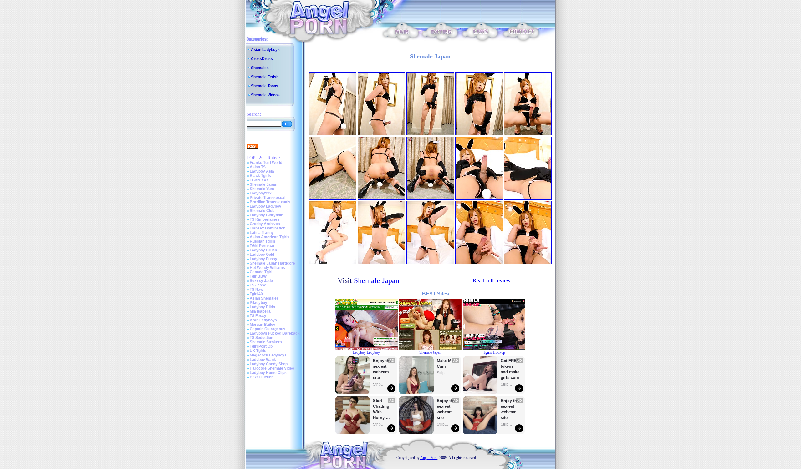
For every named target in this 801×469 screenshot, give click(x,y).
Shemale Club (262, 211)
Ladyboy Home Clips (268, 373)
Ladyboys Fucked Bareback (275, 333)
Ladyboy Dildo (262, 307)
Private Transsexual (267, 197)
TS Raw (256, 289)
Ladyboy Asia (262, 171)
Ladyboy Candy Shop (269, 364)
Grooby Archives (265, 224)
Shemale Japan (263, 184)
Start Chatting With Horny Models (381, 409)
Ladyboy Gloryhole (266, 215)
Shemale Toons (264, 86)
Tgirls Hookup (494, 352)
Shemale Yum (262, 189)
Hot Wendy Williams (267, 267)
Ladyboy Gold (262, 254)
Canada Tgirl (261, 272)
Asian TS (258, 167)
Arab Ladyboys (263, 320)
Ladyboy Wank (263, 359)
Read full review (492, 280)
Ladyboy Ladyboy (265, 206)
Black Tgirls (260, 176)
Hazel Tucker (261, 377)
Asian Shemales (264, 298)
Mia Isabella (260, 311)
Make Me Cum (446, 363)
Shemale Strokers (266, 342)
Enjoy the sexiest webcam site (382, 369)
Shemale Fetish (264, 77)
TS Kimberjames (264, 219)
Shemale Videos (265, 95)
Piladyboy (258, 302)
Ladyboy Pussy (263, 259)
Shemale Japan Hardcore (272, 263)
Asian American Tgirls (269, 237)
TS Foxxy (258, 316)
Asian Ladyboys (265, 50)
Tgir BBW (258, 276)
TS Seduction (261, 337)
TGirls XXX (259, 180)
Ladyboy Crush (263, 250)
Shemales (260, 68)
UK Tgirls (258, 351)
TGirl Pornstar (262, 246)
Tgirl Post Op (261, 346)
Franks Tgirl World (266, 162)
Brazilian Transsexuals (270, 202)
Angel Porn (428, 458)
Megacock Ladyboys (268, 355)
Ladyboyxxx (261, 193)
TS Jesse (258, 285)
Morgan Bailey (262, 324)
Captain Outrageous (267, 329)
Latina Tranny (262, 232)
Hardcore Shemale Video (272, 368)
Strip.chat (379, 384)
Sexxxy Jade (261, 281)
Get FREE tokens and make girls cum (510, 369)
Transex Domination (267, 228)
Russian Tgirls (262, 241)
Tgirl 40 (256, 294)
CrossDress (262, 59)
